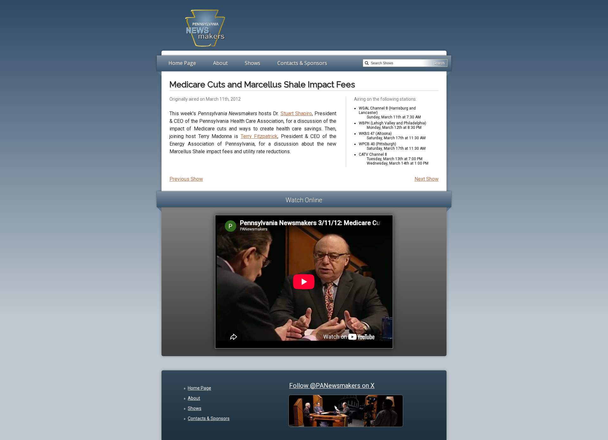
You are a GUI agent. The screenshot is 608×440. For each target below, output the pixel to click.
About (220, 63)
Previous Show (186, 179)
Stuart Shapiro (296, 113)
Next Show (427, 179)
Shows (252, 63)
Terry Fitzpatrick (259, 136)
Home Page (182, 63)
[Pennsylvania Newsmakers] (205, 50)
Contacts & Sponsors (302, 63)
